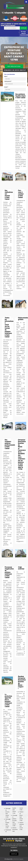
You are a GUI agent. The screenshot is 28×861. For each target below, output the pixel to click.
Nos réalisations (14, 66)
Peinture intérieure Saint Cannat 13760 (21, 826)
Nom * (6, 76)
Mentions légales (18, 859)
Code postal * (8, 81)
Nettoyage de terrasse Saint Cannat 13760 (7, 813)
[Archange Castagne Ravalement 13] (13, 5)
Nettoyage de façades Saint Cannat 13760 (7, 823)
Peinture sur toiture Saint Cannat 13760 (21, 816)
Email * (6, 87)
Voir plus (14, 854)
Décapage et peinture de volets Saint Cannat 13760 (14, 820)
